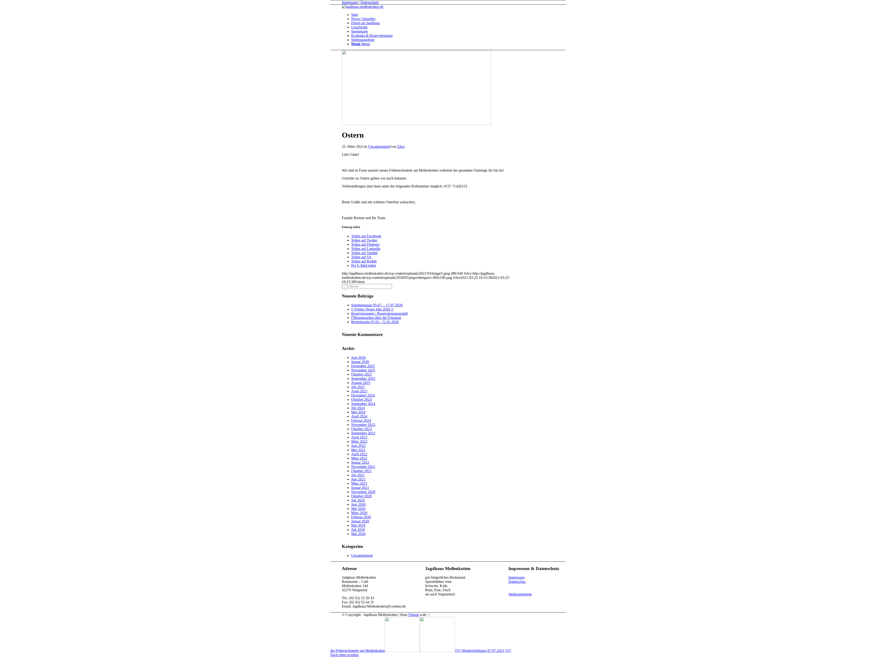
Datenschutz (369, 2)
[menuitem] (464, 15)
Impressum (350, 2)
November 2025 (363, 370)
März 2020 (359, 513)
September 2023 (363, 433)
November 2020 (363, 492)
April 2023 (359, 437)
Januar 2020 (360, 521)
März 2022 (359, 458)
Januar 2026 (360, 362)
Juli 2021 (358, 475)
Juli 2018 (358, 530)
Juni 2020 (358, 504)
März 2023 (359, 441)
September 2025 (363, 378)
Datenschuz (517, 582)
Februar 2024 (361, 420)
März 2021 (359, 483)
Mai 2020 (358, 509)
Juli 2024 (358, 408)
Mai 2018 (358, 534)
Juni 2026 (358, 358)
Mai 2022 (358, 450)
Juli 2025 (358, 387)
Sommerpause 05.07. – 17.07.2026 (377, 305)
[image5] (416, 124)
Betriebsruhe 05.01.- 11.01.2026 (375, 322)
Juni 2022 (358, 446)
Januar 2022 (360, 462)
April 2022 (359, 454)
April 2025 (359, 391)
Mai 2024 (358, 412)
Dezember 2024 (363, 395)
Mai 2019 (358, 525)
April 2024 (359, 416)
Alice (401, 147)
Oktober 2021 (361, 471)
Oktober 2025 (361, 374)
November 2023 (363, 425)
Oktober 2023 (361, 429)
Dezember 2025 (363, 366)
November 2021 (363, 467)
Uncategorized (379, 147)
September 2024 (363, 404)
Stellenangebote (520, 594)
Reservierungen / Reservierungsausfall (379, 313)
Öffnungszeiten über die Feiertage (376, 318)
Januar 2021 (360, 488)
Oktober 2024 (361, 399)
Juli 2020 (358, 500)
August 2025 (360, 383)
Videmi (413, 615)
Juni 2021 (358, 479)
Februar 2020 (361, 517)
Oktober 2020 (361, 496)
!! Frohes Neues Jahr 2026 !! (372, 309)
